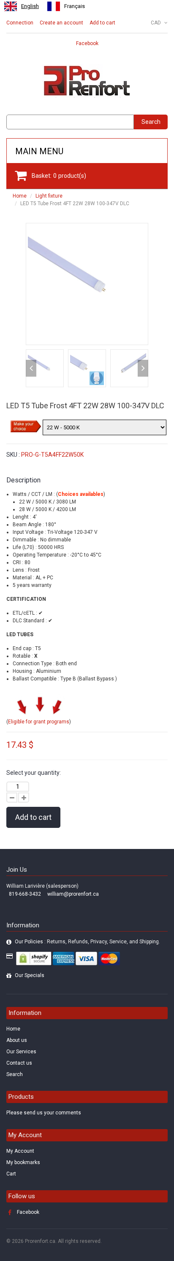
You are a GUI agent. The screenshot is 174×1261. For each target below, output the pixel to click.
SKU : (13, 454)
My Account (20, 1151)
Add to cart (102, 23)
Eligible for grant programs (38, 722)
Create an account (61, 23)
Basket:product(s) (59, 175)
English (30, 6)
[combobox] (21, 6)
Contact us (19, 1063)
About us (16, 1040)
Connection (19, 23)
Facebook (87, 43)
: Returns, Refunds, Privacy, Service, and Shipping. (87, 942)
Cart (11, 1174)
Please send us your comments (43, 1113)
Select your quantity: (33, 772)
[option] (66, 6)
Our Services (21, 1052)
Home (20, 196)
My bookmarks (23, 1162)
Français (74, 6)
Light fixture (49, 196)
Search (150, 121)
